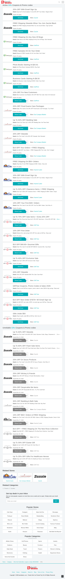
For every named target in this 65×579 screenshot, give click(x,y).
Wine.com (9, 523)
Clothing (25, 553)
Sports (40, 541)
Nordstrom (10, 527)
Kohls (9, 531)
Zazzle (36, 17)
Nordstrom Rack (55, 516)
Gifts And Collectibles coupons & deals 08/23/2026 (26, 562)
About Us (30, 572)
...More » (58, 219)
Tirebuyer (9, 516)
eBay (55, 527)
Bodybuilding (40, 516)
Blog (35, 572)
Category (9, 562)
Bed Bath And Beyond (55, 531)
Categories (23, 572)
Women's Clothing (55, 549)
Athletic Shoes (10, 541)
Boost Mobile (24, 516)
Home (4, 562)
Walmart (25, 520)
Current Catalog (40, 523)
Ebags (40, 520)
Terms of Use (41, 572)
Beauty (25, 545)
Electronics (10, 553)
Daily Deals (10, 549)
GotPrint (36, 45)
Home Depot (40, 527)
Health (40, 553)
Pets (55, 545)
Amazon (25, 531)
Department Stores (55, 553)
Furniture (40, 545)
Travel (25, 549)
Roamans (40, 531)
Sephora (55, 520)
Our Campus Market (40, 114)
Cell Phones (25, 541)
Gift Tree (36, 225)
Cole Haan (10, 512)
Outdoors (9, 545)
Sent (56, 501)
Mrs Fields (25, 523)
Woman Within (25, 527)
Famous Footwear (55, 523)
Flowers (6, 488)
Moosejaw (55, 512)
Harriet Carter (38, 170)
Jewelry (55, 541)
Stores (18, 572)
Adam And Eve (40, 512)
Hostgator (25, 512)
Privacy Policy (49, 572)
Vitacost (10, 520)
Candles (13, 488)
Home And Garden (10, 556)
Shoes (25, 556)
